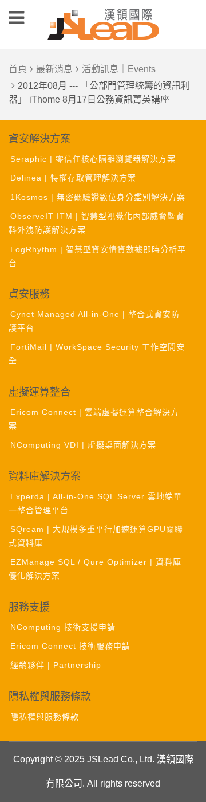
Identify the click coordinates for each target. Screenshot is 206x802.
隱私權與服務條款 (44, 716)
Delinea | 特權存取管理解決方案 (73, 177)
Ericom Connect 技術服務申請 (70, 646)
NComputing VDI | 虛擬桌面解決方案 (83, 444)
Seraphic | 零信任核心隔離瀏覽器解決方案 (93, 158)
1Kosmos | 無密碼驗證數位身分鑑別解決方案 (97, 197)
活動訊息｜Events (119, 69)
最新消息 (54, 69)
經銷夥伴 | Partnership (55, 665)
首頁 (18, 69)
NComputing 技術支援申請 (63, 627)
